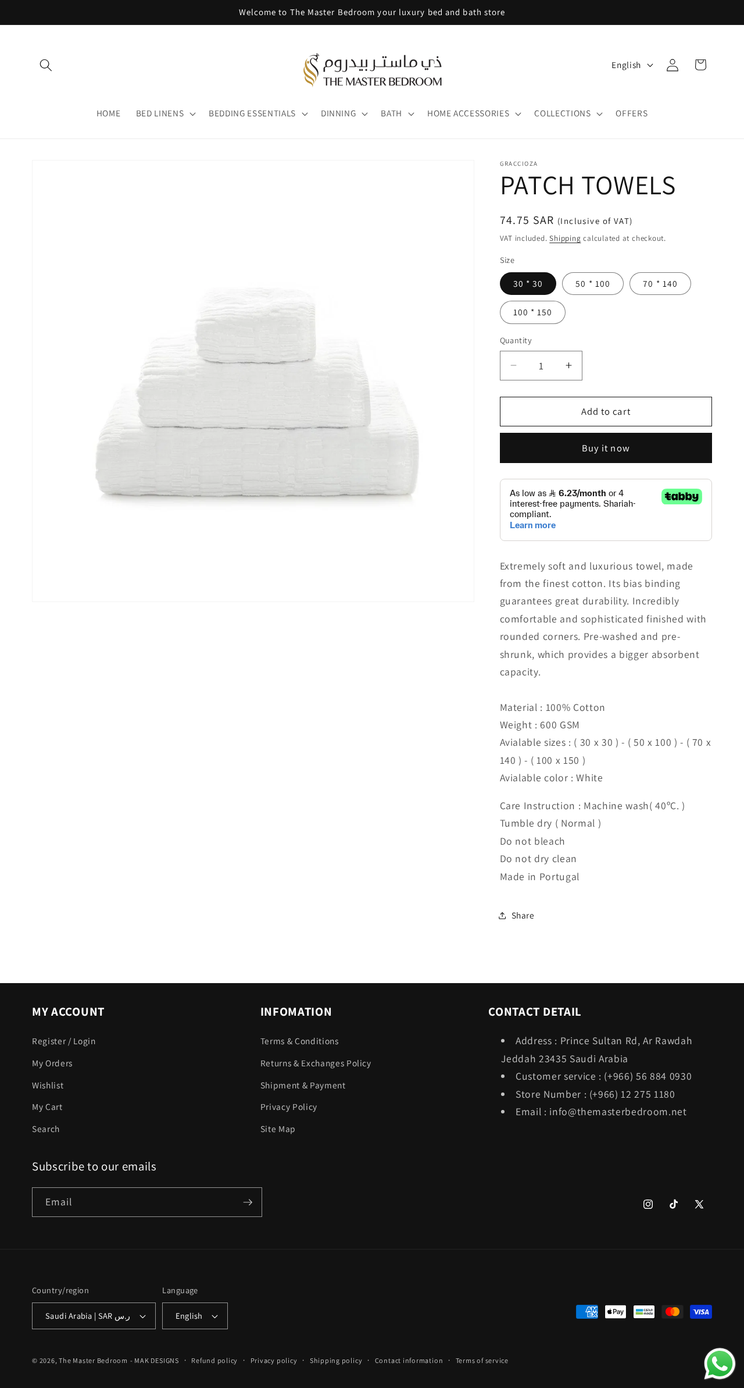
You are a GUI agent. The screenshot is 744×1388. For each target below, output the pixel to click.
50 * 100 (592, 283)
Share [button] (523, 915)
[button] (46, 65)
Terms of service (482, 1360)
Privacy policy (274, 1360)
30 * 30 (528, 283)
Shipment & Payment (303, 1085)
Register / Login (64, 1041)
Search (46, 1128)
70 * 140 (660, 283)
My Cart (47, 1107)
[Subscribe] (248, 1202)
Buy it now (606, 447)
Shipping (565, 238)
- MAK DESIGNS (154, 1361)
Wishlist (47, 1085)
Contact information (409, 1360)
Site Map (278, 1128)
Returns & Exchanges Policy (315, 1063)
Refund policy (214, 1360)
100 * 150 (533, 312)
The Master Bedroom (93, 1361)
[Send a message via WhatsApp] (720, 1364)
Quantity (516, 340)
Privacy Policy (288, 1107)
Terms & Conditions (299, 1041)
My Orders (52, 1063)
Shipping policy (336, 1360)
